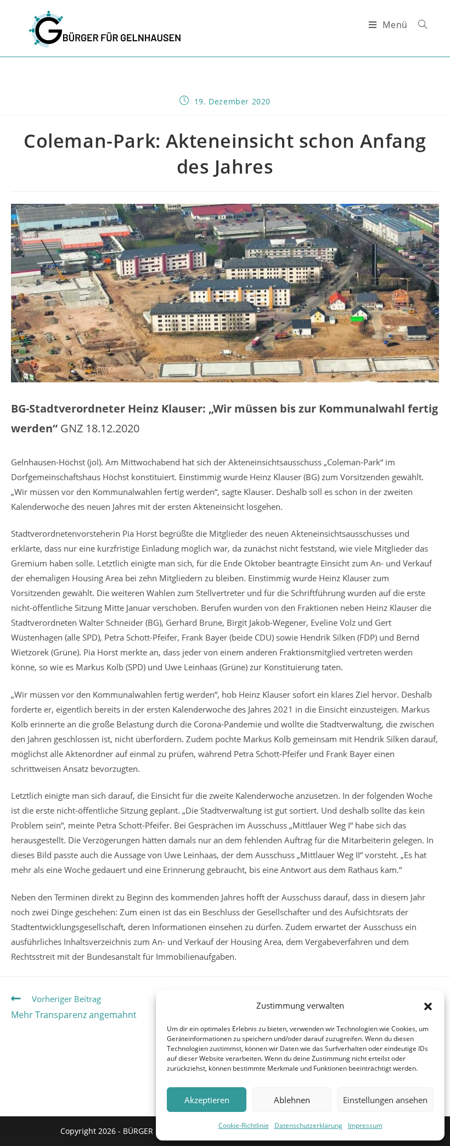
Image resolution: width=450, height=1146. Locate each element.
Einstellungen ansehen (385, 1099)
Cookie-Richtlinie (243, 1125)
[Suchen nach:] (419, 25)
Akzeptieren (206, 1099)
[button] (428, 1005)
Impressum (365, 1125)
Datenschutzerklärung (308, 1125)
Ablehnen (292, 1099)
